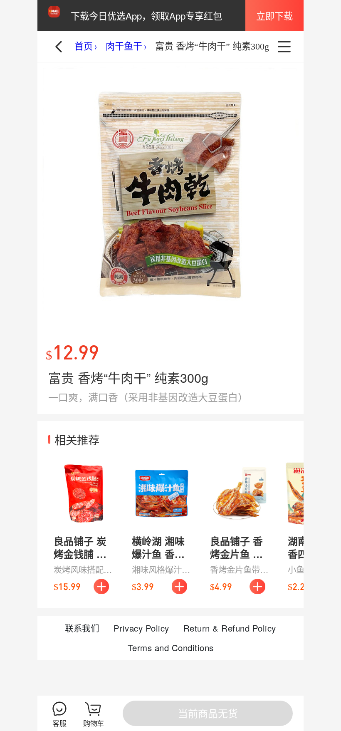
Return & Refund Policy (229, 628)
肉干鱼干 (124, 46)
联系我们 (82, 628)
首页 (83, 46)
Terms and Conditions (171, 647)
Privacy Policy (141, 628)
